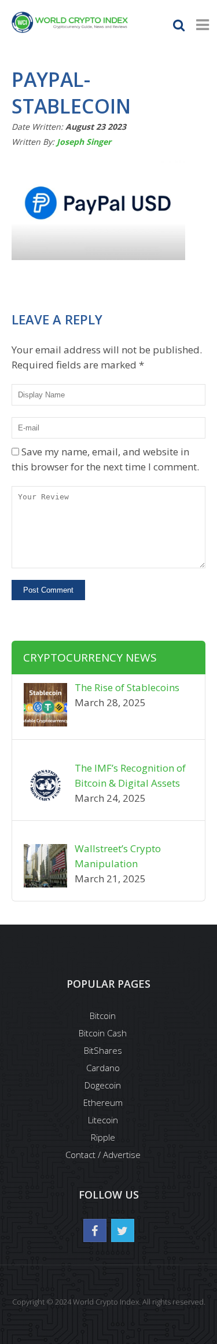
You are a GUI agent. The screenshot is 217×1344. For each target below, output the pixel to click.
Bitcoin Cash (103, 1033)
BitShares (103, 1050)
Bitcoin (103, 1015)
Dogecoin (102, 1085)
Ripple (103, 1137)
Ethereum (103, 1102)
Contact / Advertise (103, 1154)
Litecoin (103, 1120)
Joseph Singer (84, 141)
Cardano (103, 1067)
